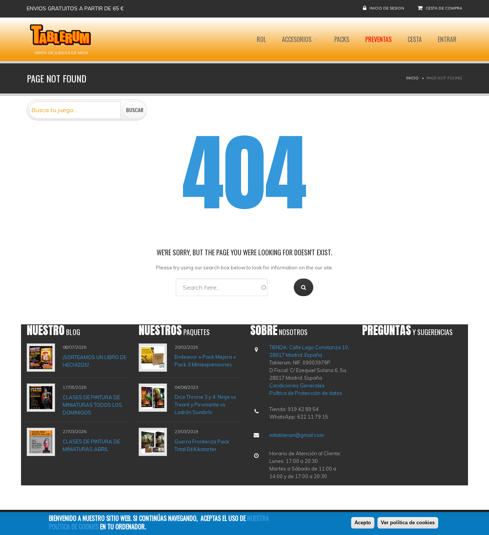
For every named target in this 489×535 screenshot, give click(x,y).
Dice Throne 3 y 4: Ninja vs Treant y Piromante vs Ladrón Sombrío (205, 404)
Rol (261, 39)
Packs (341, 39)
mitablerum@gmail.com (296, 435)
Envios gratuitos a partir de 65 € (75, 8)
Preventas (378, 39)
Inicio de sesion (386, 8)
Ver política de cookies (408, 522)
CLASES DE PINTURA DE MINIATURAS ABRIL (91, 445)
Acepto (363, 522)
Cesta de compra (444, 8)
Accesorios (297, 39)
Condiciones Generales (297, 385)
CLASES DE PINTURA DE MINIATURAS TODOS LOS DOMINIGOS (92, 404)
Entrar (447, 39)
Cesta (415, 39)
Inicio (412, 78)
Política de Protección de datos (305, 393)
